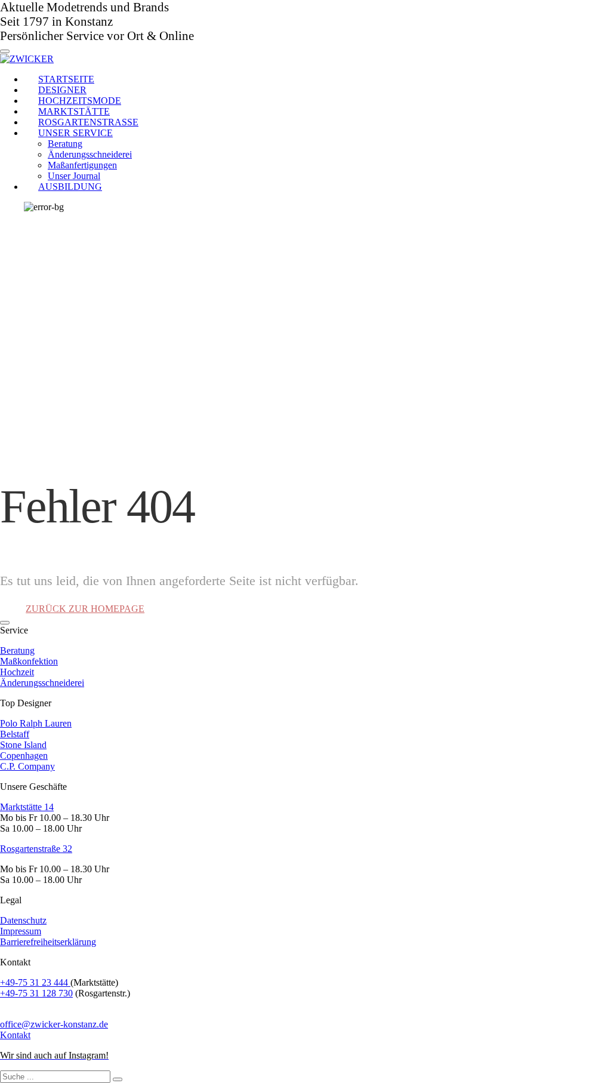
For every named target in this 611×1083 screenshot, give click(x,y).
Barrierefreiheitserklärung (48, 942)
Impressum (20, 931)
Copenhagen (24, 755)
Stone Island (23, 745)
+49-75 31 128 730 (36, 993)
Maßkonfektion (29, 661)
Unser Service (75, 133)
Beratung (17, 650)
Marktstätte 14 (27, 807)
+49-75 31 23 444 (35, 982)
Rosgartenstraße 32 (36, 849)
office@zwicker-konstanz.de (54, 1024)
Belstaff (14, 734)
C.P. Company (27, 766)
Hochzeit (17, 672)
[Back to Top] (5, 622)
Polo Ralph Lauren (36, 723)
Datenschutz (23, 920)
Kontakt (15, 1035)
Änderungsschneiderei (42, 683)
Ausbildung (70, 186)
